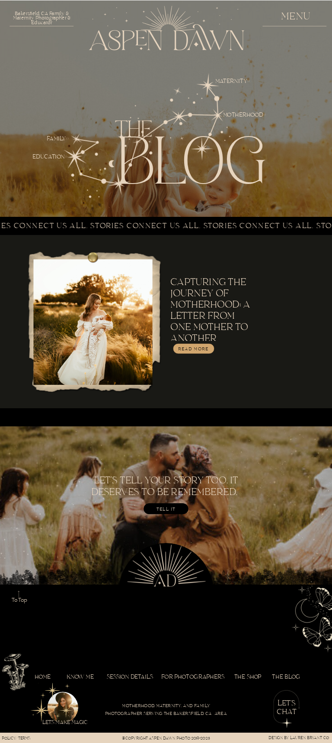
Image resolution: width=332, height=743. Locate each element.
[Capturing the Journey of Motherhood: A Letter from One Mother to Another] (92, 322)
